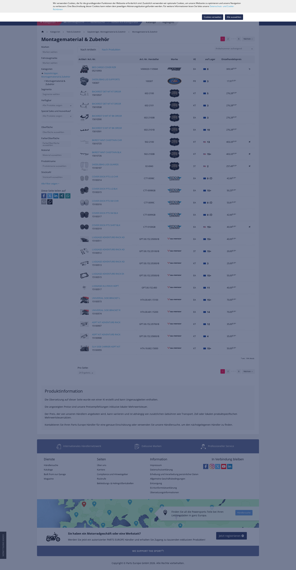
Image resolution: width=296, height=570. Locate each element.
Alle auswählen (234, 17)
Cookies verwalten (212, 17)
